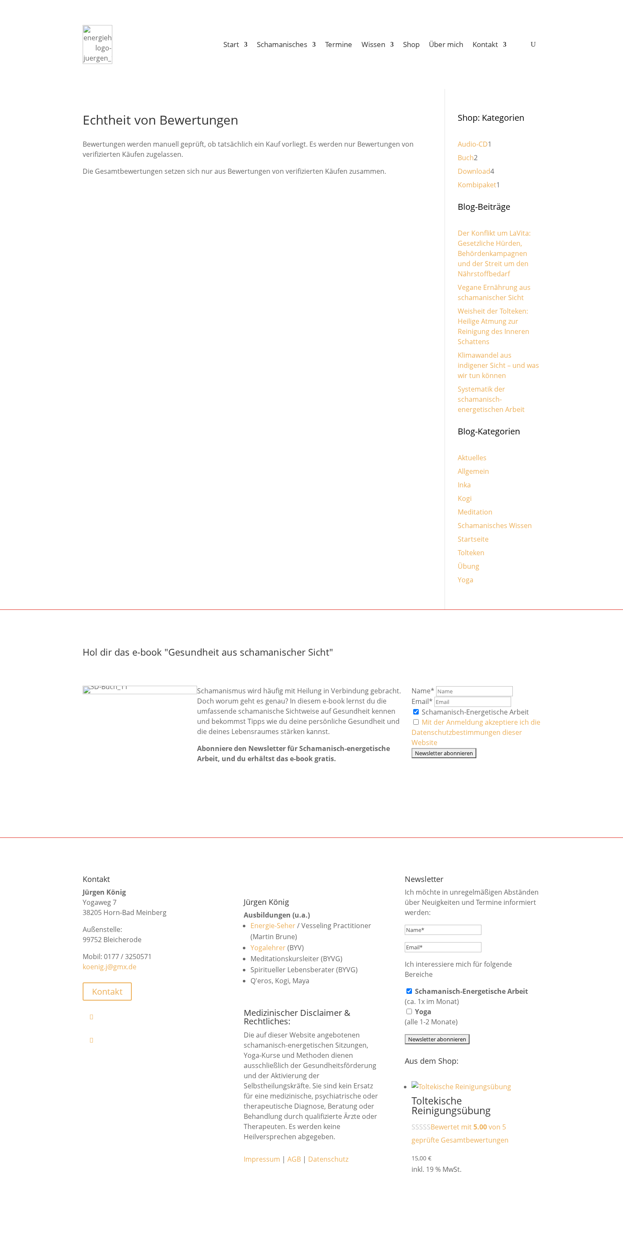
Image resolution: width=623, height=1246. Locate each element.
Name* (423, 690)
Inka (464, 485)
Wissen (373, 44)
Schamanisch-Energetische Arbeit (474, 712)
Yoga (465, 579)
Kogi (465, 498)
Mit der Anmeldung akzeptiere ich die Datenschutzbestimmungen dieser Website (476, 732)
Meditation (475, 512)
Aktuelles (472, 457)
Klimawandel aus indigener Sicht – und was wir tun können (498, 365)
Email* (422, 701)
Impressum (262, 1159)
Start (231, 44)
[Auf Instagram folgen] (153, 1040)
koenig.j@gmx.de (109, 966)
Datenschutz (328, 1159)
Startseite (473, 539)
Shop (411, 44)
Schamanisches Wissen (495, 525)
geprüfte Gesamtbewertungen (460, 1140)
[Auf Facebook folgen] (153, 1016)
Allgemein (473, 471)
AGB (294, 1159)
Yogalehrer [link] (268, 947)
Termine (338, 44)
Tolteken (471, 552)
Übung (468, 566)
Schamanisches (282, 44)
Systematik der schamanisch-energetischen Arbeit (491, 399)
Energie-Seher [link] (272, 925)
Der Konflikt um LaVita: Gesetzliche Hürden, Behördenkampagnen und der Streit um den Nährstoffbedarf (494, 253)
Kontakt (485, 44)
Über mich (446, 44)
